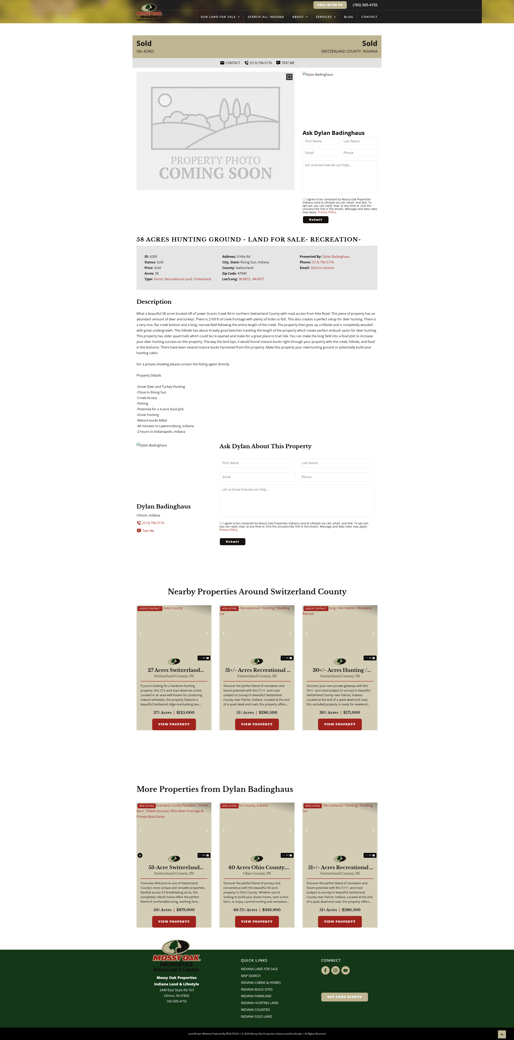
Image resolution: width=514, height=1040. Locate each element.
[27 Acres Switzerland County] (174, 633)
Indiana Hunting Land (259, 1003)
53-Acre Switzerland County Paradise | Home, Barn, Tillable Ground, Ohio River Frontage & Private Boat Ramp (174, 867)
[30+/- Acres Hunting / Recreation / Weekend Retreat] (340, 633)
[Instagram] (335, 970)
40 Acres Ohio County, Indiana (257, 867)
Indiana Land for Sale (259, 969)
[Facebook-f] (325, 970)
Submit (315, 220)
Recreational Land (178, 279)
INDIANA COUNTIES (255, 1009)
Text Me (148, 531)
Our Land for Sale (218, 17)
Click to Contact (322, 268)
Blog (348, 17)
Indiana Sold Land (256, 1016)
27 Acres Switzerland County (174, 670)
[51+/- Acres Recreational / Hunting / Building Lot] (256, 633)
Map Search (251, 976)
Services (324, 17)
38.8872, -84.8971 (251, 279)
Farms (158, 279)
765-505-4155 (177, 1001)
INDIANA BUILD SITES (257, 989)
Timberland (202, 279)
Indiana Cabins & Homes (261, 982)
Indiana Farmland (256, 996)
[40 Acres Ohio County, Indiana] (256, 831)
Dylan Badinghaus (336, 256)
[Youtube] (345, 970)
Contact (369, 17)
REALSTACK (232, 1033)
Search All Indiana (266, 17)
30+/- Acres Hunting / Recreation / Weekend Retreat (340, 670)
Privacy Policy (327, 212)
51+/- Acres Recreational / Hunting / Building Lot (257, 670)
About (298, 17)
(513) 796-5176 (323, 262)
